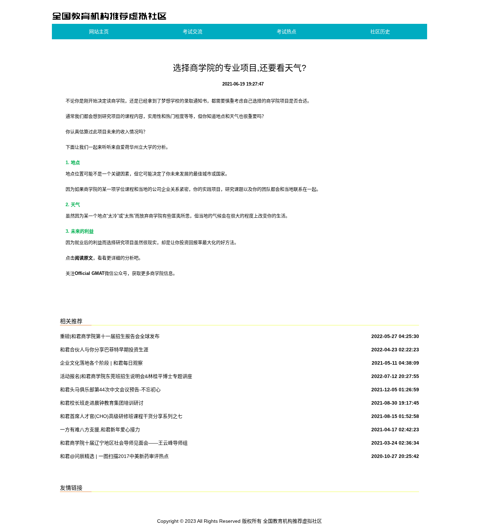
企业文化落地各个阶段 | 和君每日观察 (101, 363)
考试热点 (286, 31)
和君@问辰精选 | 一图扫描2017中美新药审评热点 (114, 456)
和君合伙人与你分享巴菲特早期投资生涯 (104, 349)
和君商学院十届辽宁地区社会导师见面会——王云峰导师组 (124, 443)
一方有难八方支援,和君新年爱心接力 (100, 429)
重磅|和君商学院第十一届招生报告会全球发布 (110, 336)
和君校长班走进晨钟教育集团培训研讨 (101, 403)
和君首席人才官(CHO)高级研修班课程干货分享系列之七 (121, 416)
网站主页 (99, 31)
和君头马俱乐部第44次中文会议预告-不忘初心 (110, 389)
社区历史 (380, 31)
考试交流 (192, 31)
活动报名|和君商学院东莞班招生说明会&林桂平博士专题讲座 (126, 376)
